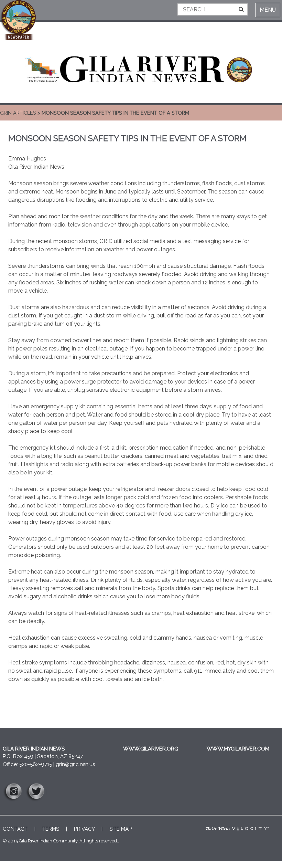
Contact (15, 829)
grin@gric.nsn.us (75, 764)
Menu (268, 10)
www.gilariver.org (150, 749)
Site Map (120, 829)
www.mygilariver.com (238, 749)
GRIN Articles (18, 113)
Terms (50, 829)
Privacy (84, 829)
